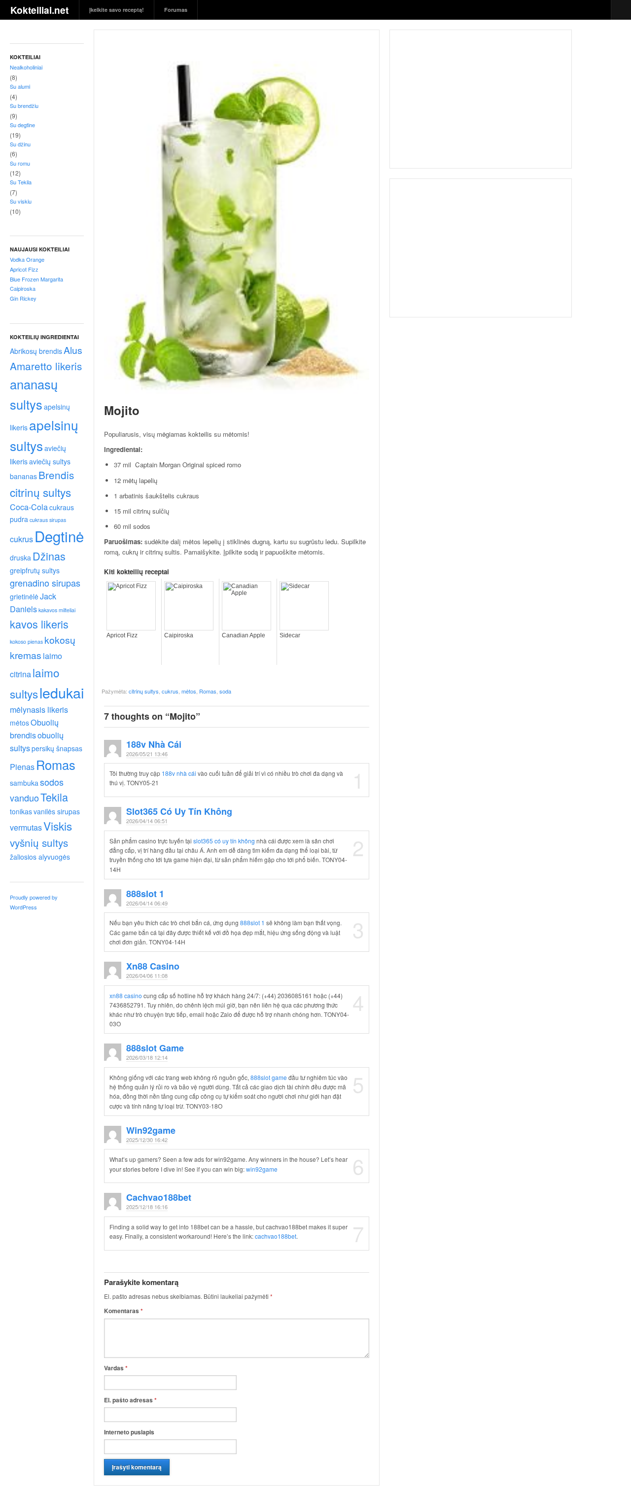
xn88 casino (152, 966)
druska (20, 557)
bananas (23, 476)
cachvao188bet (158, 1197)
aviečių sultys (49, 461)
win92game (150, 1130)
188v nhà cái (153, 744)
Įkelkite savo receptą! (116, 9)
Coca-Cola (29, 507)
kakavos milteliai (56, 610)
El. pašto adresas (130, 1399)
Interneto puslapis (129, 1431)
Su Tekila (21, 182)
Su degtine (22, 125)
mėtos (19, 723)
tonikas (21, 811)
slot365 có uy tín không (179, 811)
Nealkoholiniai (26, 67)
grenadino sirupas (45, 582)
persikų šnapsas (57, 748)
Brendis (56, 474)
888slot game (155, 1048)
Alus (73, 350)
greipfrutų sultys (35, 570)
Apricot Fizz (24, 269)
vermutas (26, 827)
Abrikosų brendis (36, 351)
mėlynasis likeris (39, 709)
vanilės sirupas (57, 811)
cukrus (21, 539)
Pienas (22, 766)
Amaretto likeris (46, 365)
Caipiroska (22, 288)
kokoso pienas (26, 641)
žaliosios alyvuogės (40, 857)
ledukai (61, 692)
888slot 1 (145, 893)
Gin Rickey (23, 298)
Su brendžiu (24, 105)
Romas (55, 764)
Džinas (49, 555)
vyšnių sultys (39, 842)
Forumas (175, 9)
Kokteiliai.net (39, 10)
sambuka (24, 783)
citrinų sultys (40, 492)
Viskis (57, 826)
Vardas (116, 1367)
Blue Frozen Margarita (36, 279)
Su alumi (20, 86)
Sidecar (290, 635)
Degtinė (59, 535)
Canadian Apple (243, 635)
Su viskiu (21, 201)
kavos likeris (39, 623)
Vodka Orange (27, 259)
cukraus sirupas (48, 519)
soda (225, 691)
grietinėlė (24, 596)
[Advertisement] (480, 104)
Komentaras (123, 1310)
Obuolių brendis (34, 728)
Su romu (20, 163)
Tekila (54, 796)
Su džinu (20, 144)
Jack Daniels (33, 602)
